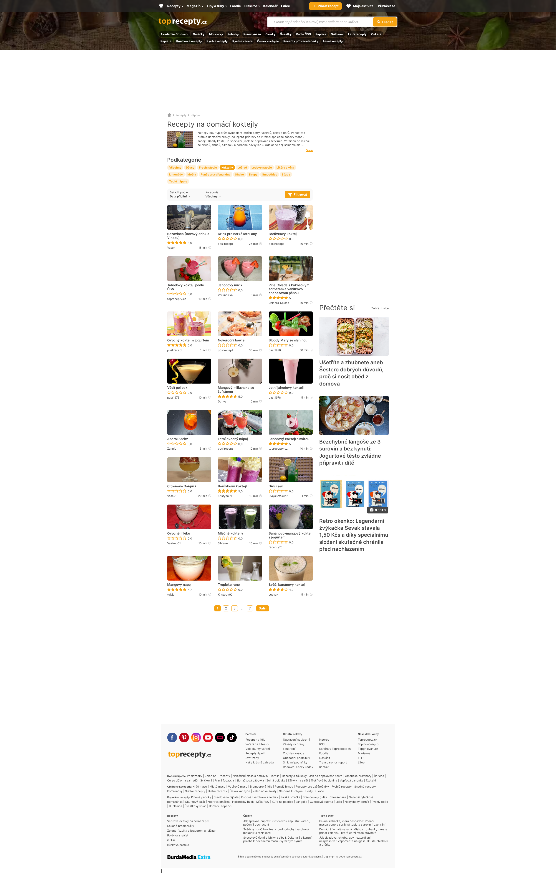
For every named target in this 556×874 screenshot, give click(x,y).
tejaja (170, 594)
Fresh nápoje (208, 167)
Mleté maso (217, 786)
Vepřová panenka (351, 780)
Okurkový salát (195, 801)
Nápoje (195, 115)
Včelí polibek (177, 388)
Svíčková (206, 780)
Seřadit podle (179, 192)
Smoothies (269, 174)
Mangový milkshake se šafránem (236, 390)
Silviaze (223, 543)
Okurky (270, 34)
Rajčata (166, 41)
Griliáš (171, 840)
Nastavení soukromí (296, 739)
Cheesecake (337, 797)
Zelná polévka (275, 780)
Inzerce (324, 739)
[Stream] (220, 737)
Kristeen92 (225, 594)
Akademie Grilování (174, 34)
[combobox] (234, 196)
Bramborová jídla (261, 786)
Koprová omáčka (219, 801)
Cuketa (376, 34)
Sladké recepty (195, 791)
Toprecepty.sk (367, 739)
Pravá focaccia (224, 780)
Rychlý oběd (380, 801)
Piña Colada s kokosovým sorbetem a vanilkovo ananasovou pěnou (289, 289)
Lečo (339, 801)
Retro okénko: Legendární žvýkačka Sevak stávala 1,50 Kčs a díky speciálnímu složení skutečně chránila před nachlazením (353, 535)
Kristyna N (225, 496)
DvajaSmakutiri (278, 496)
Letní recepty (357, 34)
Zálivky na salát (298, 780)
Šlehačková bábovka (250, 780)
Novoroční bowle (231, 340)
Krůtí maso (200, 786)
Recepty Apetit (255, 753)
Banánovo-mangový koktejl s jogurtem (290, 535)
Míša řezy (262, 801)
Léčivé (242, 167)
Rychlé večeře (242, 41)
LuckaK (273, 594)
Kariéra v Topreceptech (335, 748)
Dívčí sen (276, 486)
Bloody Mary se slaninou (288, 340)
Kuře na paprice (282, 801)
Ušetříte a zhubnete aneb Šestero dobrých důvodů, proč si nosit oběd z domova (351, 373)
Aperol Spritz (177, 439)
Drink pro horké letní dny (237, 234)
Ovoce (319, 791)
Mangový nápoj (179, 585)
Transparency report (333, 762)
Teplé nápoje (178, 181)
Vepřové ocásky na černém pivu (188, 821)
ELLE (361, 758)
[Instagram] (196, 737)
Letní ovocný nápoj (233, 439)
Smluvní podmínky (295, 762)
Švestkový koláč (195, 806)
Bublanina (175, 806)
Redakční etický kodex (298, 767)
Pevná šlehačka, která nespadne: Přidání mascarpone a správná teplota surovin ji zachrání (352, 822)
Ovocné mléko (178, 533)
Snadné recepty (365, 786)
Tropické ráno (229, 585)
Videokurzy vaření (257, 748)
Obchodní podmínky (296, 758)
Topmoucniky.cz (369, 744)
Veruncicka (225, 295)
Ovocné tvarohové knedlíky (259, 797)
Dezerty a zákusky (294, 776)
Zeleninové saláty (264, 791)
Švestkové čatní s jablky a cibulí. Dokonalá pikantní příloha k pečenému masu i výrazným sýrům (277, 839)
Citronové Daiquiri (181, 486)
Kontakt (324, 767)
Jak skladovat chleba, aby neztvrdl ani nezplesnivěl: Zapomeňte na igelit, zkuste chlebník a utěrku (353, 841)
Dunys (222, 401)
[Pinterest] (184, 737)
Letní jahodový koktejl (286, 388)
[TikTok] (232, 737)
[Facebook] (172, 737)
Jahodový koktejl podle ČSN (185, 287)
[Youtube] (208, 737)
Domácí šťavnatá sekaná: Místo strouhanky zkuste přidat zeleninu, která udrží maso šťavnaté (353, 831)
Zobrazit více (380, 308)
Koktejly (227, 167)
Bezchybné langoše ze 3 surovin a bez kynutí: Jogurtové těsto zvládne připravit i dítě (350, 452)
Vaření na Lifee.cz (257, 744)
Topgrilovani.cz (368, 748)
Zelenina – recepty (217, 776)
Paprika (321, 34)
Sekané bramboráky (180, 826)
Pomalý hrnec (284, 786)
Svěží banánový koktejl (287, 585)
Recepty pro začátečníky (300, 41)
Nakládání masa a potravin (250, 776)
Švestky (286, 34)
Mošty (191, 174)
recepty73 (275, 547)
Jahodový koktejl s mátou (289, 439)
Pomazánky (194, 776)
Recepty (181, 115)
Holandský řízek (243, 801)
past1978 (275, 350)
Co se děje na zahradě (182, 780)
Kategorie (211, 192)
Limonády (176, 174)
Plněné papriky (201, 797)
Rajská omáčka (290, 797)
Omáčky (199, 34)
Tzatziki (371, 780)
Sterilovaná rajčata (226, 797)
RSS (321, 744)
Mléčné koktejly (230, 533)
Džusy (190, 167)
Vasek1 (172, 247)
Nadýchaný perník (357, 801)
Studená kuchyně (291, 791)
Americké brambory (358, 776)
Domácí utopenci (220, 806)
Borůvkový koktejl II (233, 486)
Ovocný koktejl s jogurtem (188, 340)
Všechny (175, 167)
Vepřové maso (237, 786)
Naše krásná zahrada (259, 762)
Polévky (233, 34)
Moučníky (216, 34)
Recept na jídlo (255, 739)
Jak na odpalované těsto (326, 776)
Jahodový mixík (230, 285)
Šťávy (286, 174)
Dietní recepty (217, 791)
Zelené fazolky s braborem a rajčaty (191, 830)
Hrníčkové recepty (189, 41)
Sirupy (253, 174)
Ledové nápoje (262, 167)
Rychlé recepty (217, 41)
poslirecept (225, 243)
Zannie (171, 448)
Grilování (337, 34)
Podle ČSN (303, 34)
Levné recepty (333, 41)
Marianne (364, 753)
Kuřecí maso (252, 34)
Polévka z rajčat (177, 835)
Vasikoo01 (174, 543)
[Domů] (169, 115)
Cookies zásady (293, 753)
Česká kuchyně (268, 41)
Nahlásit (324, 758)
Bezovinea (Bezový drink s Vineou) (188, 236)
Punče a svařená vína (215, 174)
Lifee (361, 762)
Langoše (301, 801)
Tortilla (274, 776)
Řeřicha (379, 776)
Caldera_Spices (279, 303)
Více (309, 150)
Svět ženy (252, 758)
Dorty (309, 791)
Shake (239, 174)
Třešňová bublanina (324, 780)
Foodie (323, 753)
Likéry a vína (285, 167)
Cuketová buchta (321, 801)
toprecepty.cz (176, 299)
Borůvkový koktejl (283, 234)
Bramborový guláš (315, 797)
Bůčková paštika (178, 845)
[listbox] (186, 196)
